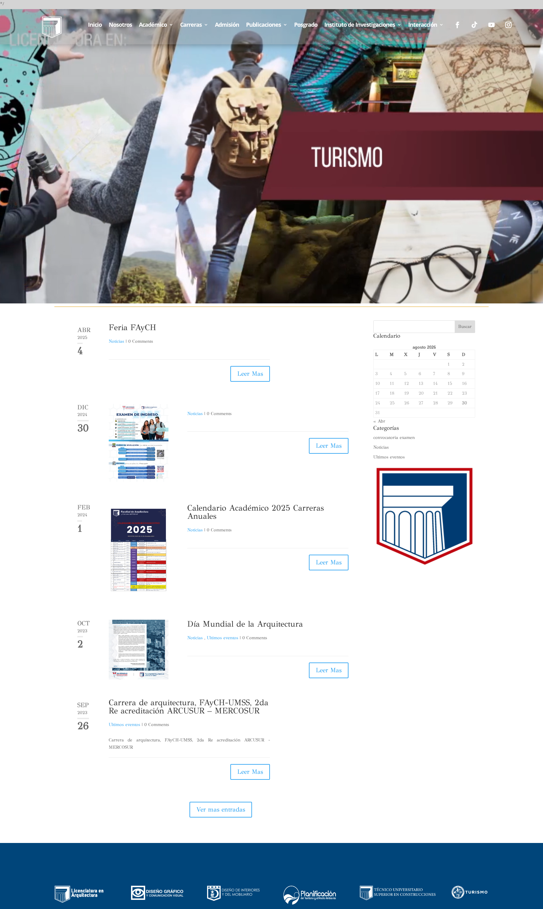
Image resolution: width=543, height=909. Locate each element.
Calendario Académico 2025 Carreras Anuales (255, 512)
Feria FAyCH (132, 327)
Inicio (95, 25)
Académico (153, 25)
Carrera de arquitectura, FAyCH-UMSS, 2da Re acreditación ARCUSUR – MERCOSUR (188, 706)
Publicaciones (263, 25)
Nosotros (120, 25)
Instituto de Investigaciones (359, 25)
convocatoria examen (394, 437)
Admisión (227, 25)
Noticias (116, 341)
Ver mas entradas (220, 809)
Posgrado (305, 25)
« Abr (379, 421)
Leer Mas (250, 374)
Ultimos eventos (222, 637)
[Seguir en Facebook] (457, 25)
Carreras (191, 25)
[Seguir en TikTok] (474, 25)
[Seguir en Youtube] (491, 25)
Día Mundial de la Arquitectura (245, 624)
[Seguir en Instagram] (508, 25)
